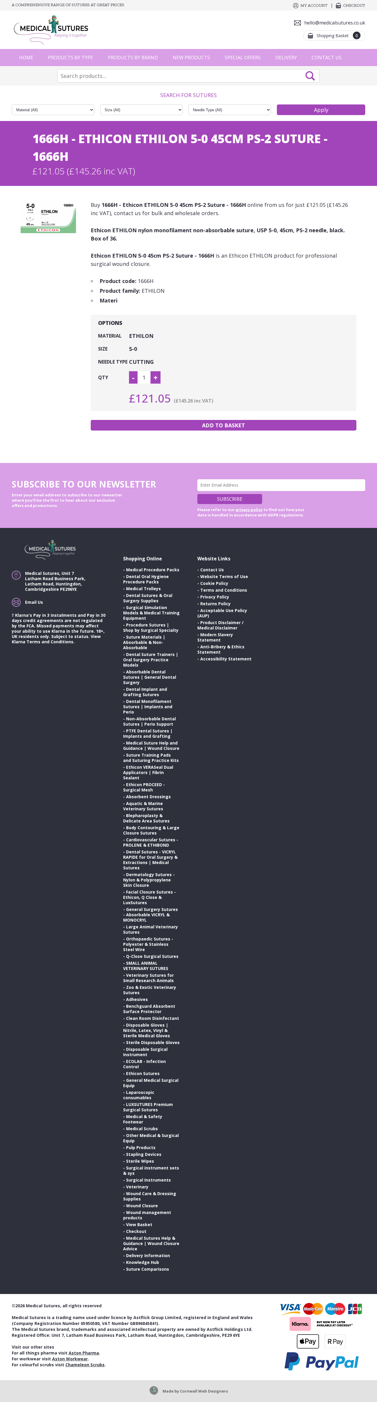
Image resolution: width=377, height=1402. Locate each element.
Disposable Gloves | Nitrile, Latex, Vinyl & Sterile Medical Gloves (146, 1030)
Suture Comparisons (147, 1269)
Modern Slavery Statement (215, 637)
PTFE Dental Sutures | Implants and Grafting (148, 733)
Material (110, 336)
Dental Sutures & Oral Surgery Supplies (147, 598)
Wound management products (147, 1215)
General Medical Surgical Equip (150, 1082)
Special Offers (243, 57)
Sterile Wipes (140, 1161)
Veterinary (137, 1187)
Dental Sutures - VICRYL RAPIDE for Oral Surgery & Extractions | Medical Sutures (150, 860)
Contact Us (327, 57)
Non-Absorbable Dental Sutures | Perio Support (149, 721)
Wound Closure (142, 1205)
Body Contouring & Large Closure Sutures (151, 830)
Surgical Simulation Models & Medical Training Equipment (151, 613)
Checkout (354, 5)
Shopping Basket (337, 35)
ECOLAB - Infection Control (144, 1064)
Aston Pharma (84, 1353)
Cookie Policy (214, 583)
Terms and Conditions (223, 590)
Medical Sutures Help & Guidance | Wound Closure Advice (151, 1243)
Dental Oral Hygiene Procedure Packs (146, 579)
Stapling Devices (143, 1154)
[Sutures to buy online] (53, 30)
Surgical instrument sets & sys (151, 1170)
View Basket (139, 1224)
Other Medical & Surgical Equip (151, 1138)
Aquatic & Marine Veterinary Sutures (143, 806)
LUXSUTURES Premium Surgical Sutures (148, 1107)
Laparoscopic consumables (138, 1094)
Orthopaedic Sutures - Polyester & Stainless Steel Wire (148, 944)
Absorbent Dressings (148, 796)
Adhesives (137, 999)
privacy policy (249, 509)
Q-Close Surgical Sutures (152, 956)
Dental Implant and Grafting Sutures (145, 691)
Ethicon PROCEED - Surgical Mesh (144, 787)
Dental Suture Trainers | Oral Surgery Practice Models (150, 660)
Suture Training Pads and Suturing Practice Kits (151, 757)
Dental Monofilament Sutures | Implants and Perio (147, 706)
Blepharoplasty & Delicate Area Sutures (146, 818)
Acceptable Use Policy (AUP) (222, 613)
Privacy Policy (214, 597)
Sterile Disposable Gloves (153, 1042)
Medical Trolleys (143, 588)
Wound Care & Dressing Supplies (149, 1196)
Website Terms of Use (224, 576)
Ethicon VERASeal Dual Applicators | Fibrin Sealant (148, 772)
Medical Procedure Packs (152, 569)
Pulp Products (141, 1147)
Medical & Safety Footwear (142, 1119)
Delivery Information (148, 1255)
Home (26, 57)
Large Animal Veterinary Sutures (150, 929)
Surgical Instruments (148, 1180)
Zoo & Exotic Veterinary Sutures (149, 989)
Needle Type (113, 362)
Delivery (286, 57)
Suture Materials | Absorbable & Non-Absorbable (144, 642)
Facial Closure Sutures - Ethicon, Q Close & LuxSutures (149, 897)
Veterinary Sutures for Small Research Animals (148, 977)
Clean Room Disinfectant (152, 1018)
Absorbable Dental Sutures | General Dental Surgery (149, 677)
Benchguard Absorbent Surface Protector (149, 1008)
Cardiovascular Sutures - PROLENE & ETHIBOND (150, 842)
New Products (191, 57)
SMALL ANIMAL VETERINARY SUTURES (145, 965)
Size (103, 349)
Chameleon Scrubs (85, 1364)
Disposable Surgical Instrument (145, 1051)
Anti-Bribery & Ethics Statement (220, 649)
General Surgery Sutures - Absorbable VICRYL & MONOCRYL (150, 915)
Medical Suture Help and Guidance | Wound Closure (151, 745)
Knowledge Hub (142, 1262)
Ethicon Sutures (143, 1073)
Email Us (34, 602)
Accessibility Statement (226, 659)
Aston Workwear (70, 1359)
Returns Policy (215, 603)
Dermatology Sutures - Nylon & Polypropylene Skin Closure (149, 880)
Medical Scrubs (142, 1128)
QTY (103, 377)
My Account (314, 5)
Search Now (310, 76)
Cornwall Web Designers (204, 1391)
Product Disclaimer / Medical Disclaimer (220, 625)
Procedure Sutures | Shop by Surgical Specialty (150, 627)
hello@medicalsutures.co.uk (334, 22)
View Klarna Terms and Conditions (56, 639)
